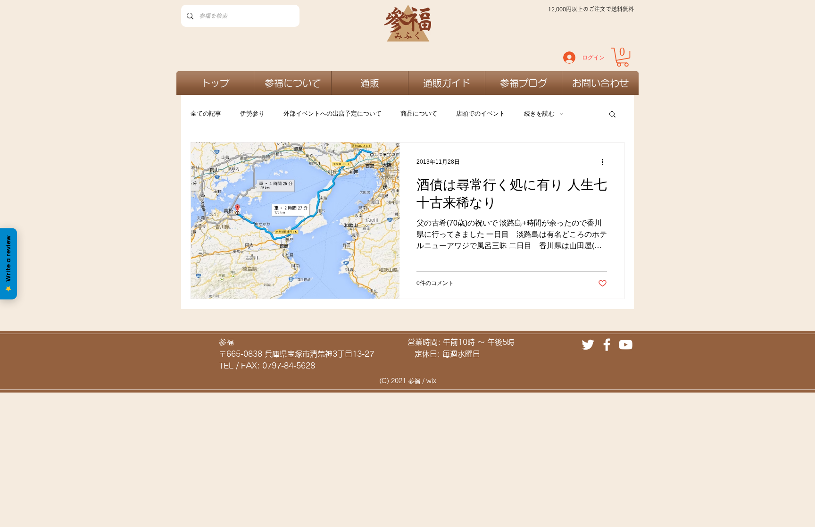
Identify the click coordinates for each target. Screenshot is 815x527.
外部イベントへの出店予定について (332, 113)
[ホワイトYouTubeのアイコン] (625, 344)
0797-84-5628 (288, 365)
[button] (612, 115)
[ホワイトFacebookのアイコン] (607, 344)
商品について (418, 113)
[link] (622, 57)
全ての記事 (206, 113)
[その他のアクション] (605, 161)
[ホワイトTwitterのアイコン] (588, 344)
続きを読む (539, 113)
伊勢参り (252, 113)
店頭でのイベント (480, 113)
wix (431, 381)
